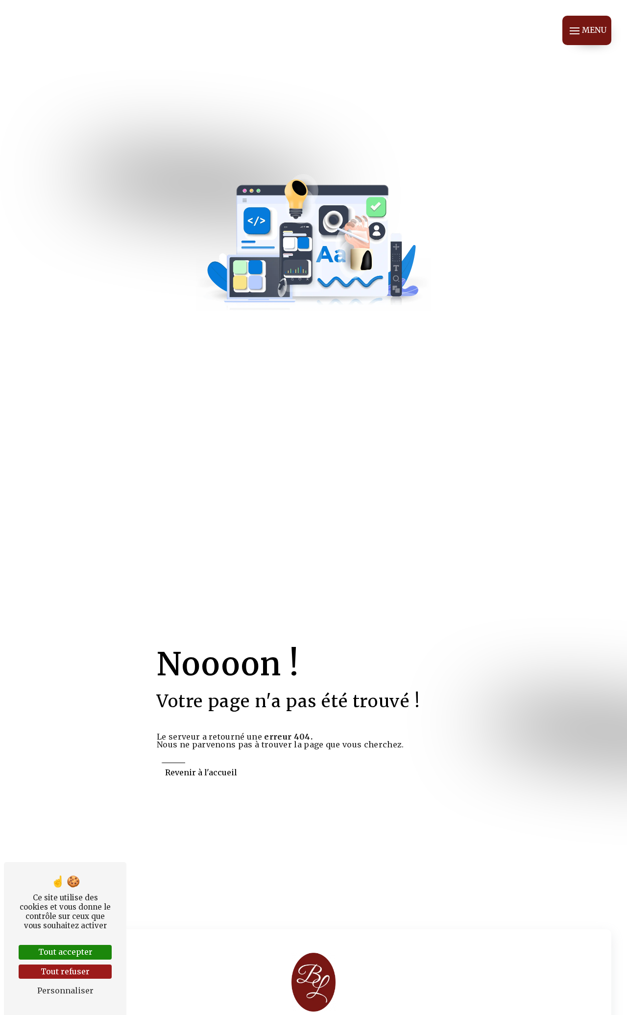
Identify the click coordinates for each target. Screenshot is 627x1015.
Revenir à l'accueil (201, 772)
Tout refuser (65, 971)
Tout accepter (65, 952)
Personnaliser (65, 990)
